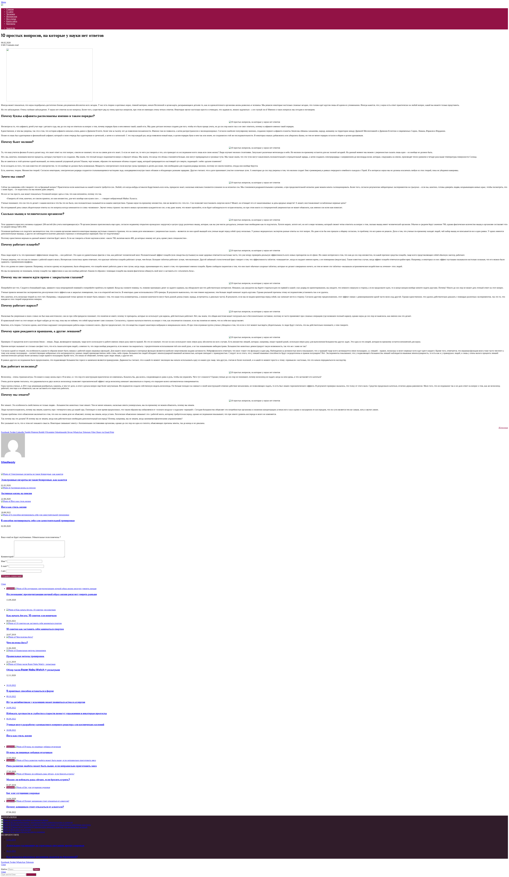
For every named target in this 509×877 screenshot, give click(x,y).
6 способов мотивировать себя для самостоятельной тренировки (38, 520)
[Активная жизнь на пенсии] (18, 488)
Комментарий (7, 556)
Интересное (11, 16)
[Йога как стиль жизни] (16, 501)
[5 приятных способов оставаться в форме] (24, 820)
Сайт (3, 571)
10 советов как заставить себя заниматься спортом (35, 629)
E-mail (4, 566)
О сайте (9, 12)
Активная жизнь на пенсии (16, 493)
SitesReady (8, 462)
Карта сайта (11, 21)
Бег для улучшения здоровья (23, 793)
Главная (10, 9)
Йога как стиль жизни (14, 507)
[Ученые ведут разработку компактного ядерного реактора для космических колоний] (44, 827)
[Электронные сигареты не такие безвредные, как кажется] (32, 474)
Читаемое (10, 14)
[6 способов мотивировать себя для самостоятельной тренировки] (35, 515)
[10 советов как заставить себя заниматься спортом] (34, 623)
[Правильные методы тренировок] (26, 650)
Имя (3, 561)
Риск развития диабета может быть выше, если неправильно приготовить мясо (51, 766)
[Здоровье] (2, 5)
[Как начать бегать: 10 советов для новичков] (31, 610)
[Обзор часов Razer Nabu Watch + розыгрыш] (30, 664)
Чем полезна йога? (17, 642)
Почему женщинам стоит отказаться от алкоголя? (35, 807)
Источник (503, 428)
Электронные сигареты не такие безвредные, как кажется (34, 480)
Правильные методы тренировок (25, 656)
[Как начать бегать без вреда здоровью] (23, 832)
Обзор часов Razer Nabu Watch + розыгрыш (33, 670)
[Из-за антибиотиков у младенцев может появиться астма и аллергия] (37, 822)
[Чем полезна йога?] (19, 637)
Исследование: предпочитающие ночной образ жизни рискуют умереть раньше (51, 594)
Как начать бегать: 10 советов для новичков (31, 615)
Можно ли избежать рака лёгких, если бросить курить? (38, 779)
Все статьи (11, 19)
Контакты (10, 24)
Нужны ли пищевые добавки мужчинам (29, 752)
